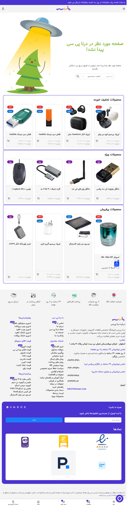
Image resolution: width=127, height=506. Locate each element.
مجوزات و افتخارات (56, 374)
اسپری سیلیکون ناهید (21, 323)
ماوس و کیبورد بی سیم (21, 382)
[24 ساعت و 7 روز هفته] (53, 295)
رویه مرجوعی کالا (56, 365)
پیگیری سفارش (57, 352)
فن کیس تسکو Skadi (22, 391)
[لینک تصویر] (118, 319)
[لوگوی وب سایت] (63, 8)
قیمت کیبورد (24, 346)
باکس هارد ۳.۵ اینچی (20, 379)
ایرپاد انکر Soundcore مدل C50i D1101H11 (79, 136)
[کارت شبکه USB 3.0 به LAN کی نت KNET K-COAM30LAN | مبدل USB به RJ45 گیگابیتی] (48, 172)
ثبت (34, 420)
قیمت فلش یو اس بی (22, 349)
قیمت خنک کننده (23, 365)
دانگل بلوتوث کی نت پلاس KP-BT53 (107, 190)
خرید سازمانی (58, 356)
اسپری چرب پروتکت (22, 326)
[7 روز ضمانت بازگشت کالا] (94, 295)
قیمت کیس (26, 362)
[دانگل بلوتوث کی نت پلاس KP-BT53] (107, 172)
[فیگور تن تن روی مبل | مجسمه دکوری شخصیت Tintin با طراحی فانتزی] (78, 227)
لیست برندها (58, 393)
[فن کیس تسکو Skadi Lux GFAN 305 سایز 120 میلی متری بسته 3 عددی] (107, 227)
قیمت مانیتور (25, 352)
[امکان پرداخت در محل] (33, 295)
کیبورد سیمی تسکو (23, 385)
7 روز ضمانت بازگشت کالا (93, 303)
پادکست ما (59, 335)
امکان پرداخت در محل (33, 303)
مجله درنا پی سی (56, 329)
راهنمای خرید (58, 387)
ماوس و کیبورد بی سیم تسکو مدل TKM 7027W (49, 245)
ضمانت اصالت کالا (113, 301)
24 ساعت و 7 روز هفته (53, 303)
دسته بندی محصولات (55, 390)
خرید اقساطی (57, 346)
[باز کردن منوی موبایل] (123, 8)
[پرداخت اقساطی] (73, 295)
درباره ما (60, 326)
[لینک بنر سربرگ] (63, 2)
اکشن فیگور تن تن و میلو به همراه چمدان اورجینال (20, 245)
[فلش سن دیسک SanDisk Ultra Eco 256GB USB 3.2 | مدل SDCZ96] (48, 117)
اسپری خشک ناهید (23, 332)
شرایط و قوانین (57, 371)
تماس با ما (58, 323)
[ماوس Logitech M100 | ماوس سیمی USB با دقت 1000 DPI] (19, 172)
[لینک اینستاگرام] (21, 407)
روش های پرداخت (56, 362)
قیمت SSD (26, 356)
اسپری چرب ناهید (23, 329)
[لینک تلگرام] (7, 407)
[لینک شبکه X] (25, 407)
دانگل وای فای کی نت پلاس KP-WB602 (81, 190)
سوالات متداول (57, 349)
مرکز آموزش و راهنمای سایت (52, 377)
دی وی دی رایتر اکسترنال (20, 394)
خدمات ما (60, 332)
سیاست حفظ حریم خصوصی (52, 368)
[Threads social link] (18, 407)
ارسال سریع (13, 301)
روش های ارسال (57, 359)
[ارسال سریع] (13, 295)
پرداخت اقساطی (73, 301)
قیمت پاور (27, 368)
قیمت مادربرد (25, 359)
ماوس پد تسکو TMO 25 (20, 388)
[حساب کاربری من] (3, 8)
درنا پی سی (107, 495)
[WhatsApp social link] (11, 407)
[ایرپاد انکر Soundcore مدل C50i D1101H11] (78, 117)
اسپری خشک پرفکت (22, 335)
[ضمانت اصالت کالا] (114, 295)
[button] (97, 141)
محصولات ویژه (58, 396)
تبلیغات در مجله (57, 384)
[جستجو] (78, 76)
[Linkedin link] (14, 407)
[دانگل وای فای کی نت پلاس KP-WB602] (78, 172)
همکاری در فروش (56, 380)
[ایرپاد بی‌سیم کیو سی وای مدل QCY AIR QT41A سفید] (107, 117)
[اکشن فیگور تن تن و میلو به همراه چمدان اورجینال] (19, 227)
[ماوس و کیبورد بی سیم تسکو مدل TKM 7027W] (48, 227)
